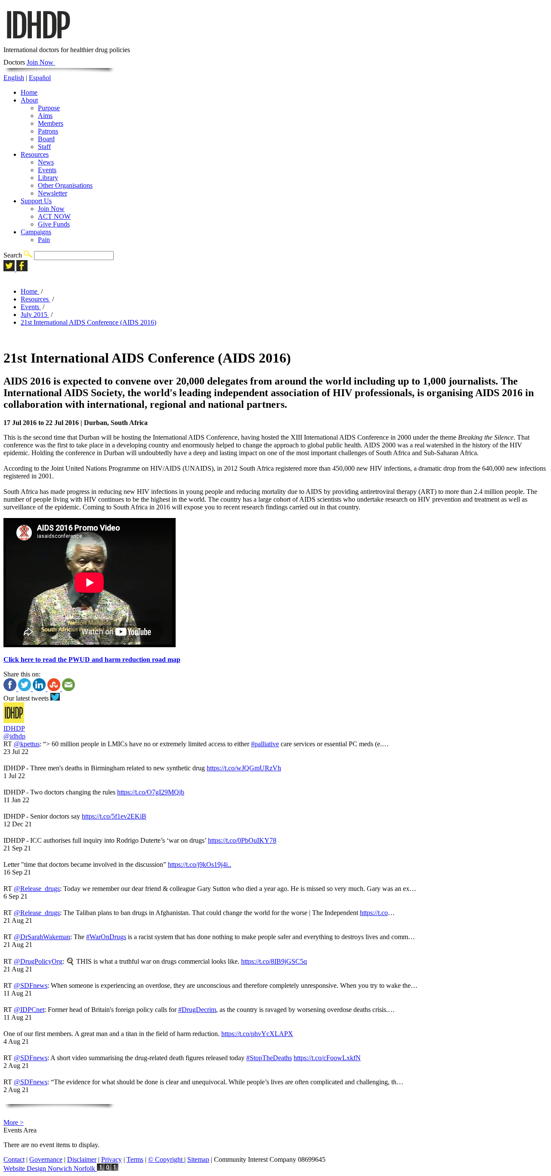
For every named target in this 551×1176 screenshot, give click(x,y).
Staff (44, 146)
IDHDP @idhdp (14, 732)
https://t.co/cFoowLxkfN (327, 1057)
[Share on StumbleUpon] (54, 688)
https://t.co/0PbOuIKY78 (242, 840)
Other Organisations (65, 185)
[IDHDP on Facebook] (22, 269)
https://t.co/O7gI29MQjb (150, 792)
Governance (45, 1159)
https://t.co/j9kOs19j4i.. (199, 864)
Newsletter (52, 193)
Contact (14, 1159)
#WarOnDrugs (106, 936)
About (29, 100)
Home (29, 92)
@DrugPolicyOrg (38, 961)
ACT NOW (54, 216)
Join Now (41, 62)
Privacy (111, 1159)
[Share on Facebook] (10, 688)
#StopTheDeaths (269, 1057)
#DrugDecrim (197, 1009)
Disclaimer (81, 1159)
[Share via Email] (68, 688)
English (13, 77)
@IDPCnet (29, 1009)
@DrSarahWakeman (42, 936)
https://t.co (374, 912)
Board (46, 139)
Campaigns (36, 232)
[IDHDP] (37, 42)
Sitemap (198, 1159)
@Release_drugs (37, 888)
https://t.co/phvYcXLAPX (257, 1033)
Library (48, 177)
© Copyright (166, 1159)
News (46, 162)
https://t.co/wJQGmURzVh (244, 768)
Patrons (48, 131)
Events (47, 170)
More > (13, 1122)
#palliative (265, 744)
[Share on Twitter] (25, 688)
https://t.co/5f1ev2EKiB (114, 816)
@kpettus (27, 744)
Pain (44, 239)
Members (50, 123)
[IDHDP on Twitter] (9, 269)
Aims (45, 115)
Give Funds (54, 224)
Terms (135, 1159)
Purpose (49, 108)
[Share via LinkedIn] (40, 688)
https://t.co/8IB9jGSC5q (274, 961)
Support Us (36, 201)
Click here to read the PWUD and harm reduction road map (91, 659)
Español (40, 77)
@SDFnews (30, 985)
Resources (35, 154)
